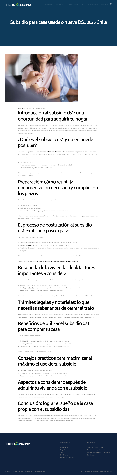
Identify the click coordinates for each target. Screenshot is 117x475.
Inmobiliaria (64, 447)
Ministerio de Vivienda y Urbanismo (50, 152)
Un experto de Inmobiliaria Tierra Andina (46, 376)
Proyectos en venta (66, 450)
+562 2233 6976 (98, 447)
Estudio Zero (21, 108)
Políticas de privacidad (67, 458)
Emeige (43, 471)
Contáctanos (64, 455)
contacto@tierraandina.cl (100, 450)
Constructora (64, 452)
